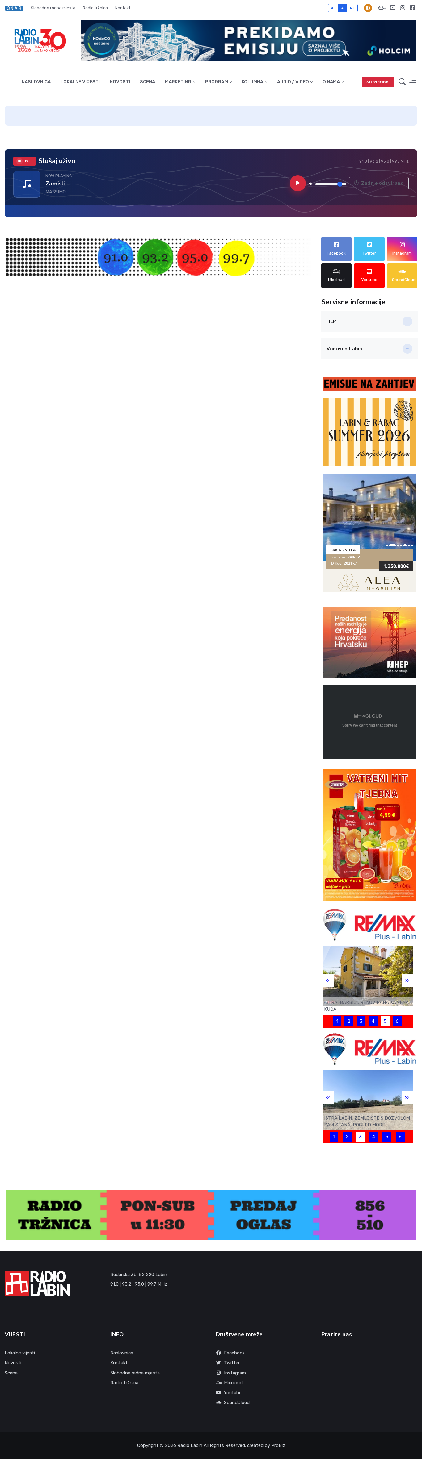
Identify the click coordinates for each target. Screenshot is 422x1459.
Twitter (232, 1363)
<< (328, 980)
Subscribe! (378, 82)
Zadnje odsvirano (382, 183)
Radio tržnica (95, 8)
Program (216, 82)
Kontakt (122, 8)
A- (333, 8)
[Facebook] (412, 8)
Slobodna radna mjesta (53, 8)
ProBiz (278, 1445)
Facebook (234, 1353)
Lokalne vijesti (80, 82)
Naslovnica (36, 82)
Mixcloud (233, 1383)
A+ (352, 8)
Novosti (120, 82)
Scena (147, 82)
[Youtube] (393, 8)
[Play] (298, 183)
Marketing (178, 82)
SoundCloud (237, 1402)
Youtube (233, 1392)
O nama (331, 82)
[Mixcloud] (382, 8)
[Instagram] (402, 8)
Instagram (235, 1373)
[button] (16, 8)
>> (407, 980)
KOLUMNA (252, 82)
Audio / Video (293, 82)
